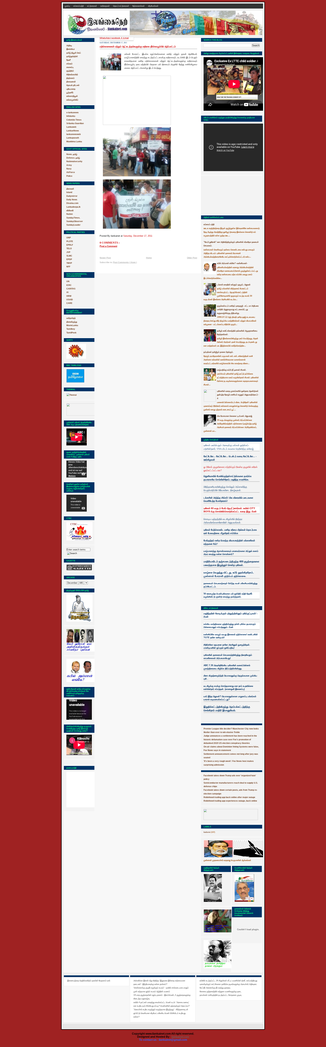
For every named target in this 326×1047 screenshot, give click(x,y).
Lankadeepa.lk (73, 207)
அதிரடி (69, 45)
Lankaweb (71, 127)
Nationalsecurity (74, 161)
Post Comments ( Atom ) (125, 262)
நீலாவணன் (71, 81)
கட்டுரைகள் (92, 6)
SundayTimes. (73, 218)
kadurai (207, 832)
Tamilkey (70, 329)
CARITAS (70, 289)
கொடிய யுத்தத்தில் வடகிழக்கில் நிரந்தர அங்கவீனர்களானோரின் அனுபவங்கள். (223, 520)
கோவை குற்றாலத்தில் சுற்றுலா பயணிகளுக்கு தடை (220, 991)
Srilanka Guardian (75, 123)
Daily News (71, 199)
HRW (68, 296)
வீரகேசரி (70, 210)
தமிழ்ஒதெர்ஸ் (72, 56)
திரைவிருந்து (71, 322)
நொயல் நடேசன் (72, 85)
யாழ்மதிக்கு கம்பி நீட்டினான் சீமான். (231, 370)
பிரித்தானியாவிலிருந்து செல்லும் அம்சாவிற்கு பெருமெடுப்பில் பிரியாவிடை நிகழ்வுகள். (225, 488)
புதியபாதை (70, 89)
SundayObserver (74, 221)
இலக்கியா (70, 49)
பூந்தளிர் (69, 92)
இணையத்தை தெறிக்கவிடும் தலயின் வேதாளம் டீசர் (88, 980)
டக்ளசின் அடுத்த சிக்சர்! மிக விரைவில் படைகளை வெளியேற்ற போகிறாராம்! (228, 499)
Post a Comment (108, 246)
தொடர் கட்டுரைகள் (121, 6)
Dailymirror (71, 196)
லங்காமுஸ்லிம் (72, 100)
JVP (68, 252)
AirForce (70, 172)
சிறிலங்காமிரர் (72, 74)
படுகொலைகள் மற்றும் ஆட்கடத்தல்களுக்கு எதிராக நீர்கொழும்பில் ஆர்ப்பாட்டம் (138, 46)
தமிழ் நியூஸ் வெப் (73, 53)
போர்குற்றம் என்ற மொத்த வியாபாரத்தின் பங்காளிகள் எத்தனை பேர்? (229, 542)
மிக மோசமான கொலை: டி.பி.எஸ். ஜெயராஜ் (234, 416)
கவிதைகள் (105, 6)
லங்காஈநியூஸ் (72, 96)
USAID (69, 299)
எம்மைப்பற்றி (78, 6)
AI (67, 292)
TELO (69, 248)
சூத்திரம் (70, 71)
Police (69, 176)
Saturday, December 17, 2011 (137, 236)
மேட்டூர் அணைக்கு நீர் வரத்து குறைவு (215, 988)
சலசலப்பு (70, 67)
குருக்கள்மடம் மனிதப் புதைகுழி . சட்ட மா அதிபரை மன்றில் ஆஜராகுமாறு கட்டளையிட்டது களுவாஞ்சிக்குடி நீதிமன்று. (238, 309)
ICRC (68, 285)
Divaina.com (72, 203)
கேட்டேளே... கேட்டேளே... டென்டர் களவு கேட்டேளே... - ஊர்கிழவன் (230, 457)
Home (149, 258)
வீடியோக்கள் (153, 6)
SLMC (69, 256)
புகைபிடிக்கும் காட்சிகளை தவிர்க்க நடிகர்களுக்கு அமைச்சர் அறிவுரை (228, 984)
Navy (68, 169)
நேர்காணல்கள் (138, 6)
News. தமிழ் (71, 154)
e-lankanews (72, 112)
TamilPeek (71, 333)
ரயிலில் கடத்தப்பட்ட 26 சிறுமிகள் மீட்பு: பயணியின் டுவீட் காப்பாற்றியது (228, 980)
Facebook (116, 38)
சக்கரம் (69, 63)
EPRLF (69, 245)
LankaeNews (72, 131)
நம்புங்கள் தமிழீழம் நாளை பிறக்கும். (218, 352)
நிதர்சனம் (70, 78)
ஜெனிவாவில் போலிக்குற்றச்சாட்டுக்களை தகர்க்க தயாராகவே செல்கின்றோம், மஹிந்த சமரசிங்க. (228, 477)
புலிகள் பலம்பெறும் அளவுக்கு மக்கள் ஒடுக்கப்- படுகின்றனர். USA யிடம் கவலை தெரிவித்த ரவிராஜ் (229, 447)
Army (69, 165)
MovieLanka (72, 325)
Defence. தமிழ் (73, 158)
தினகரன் (70, 189)
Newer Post (105, 258)
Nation (69, 214)
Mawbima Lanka (74, 141)
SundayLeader (73, 225)
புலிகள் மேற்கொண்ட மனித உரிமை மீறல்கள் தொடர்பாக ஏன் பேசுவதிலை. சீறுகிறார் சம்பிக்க (230, 531)
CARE (69, 303)
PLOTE (69, 241)
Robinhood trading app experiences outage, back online (230, 801)
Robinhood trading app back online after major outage (229, 797)
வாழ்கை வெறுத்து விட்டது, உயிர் (220, 572)
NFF (68, 266)
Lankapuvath (72, 138)
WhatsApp (105, 38)
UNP (68, 237)
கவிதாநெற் (71, 318)
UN (67, 281)
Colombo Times (74, 120)
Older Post (192, 258)
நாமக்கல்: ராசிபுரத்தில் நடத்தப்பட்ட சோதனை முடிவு (220, 995)
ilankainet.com (180, 1036)
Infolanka (70, 116)
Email (126, 38)
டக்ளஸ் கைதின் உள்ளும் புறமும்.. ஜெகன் (233, 284)
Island (69, 192)
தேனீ (68, 60)
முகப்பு (67, 6)
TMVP (69, 263)
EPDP (69, 259)
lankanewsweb (73, 134)
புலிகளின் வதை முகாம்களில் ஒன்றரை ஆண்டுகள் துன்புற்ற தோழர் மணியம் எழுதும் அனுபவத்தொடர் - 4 (238, 395)
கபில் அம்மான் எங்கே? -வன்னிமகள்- (232, 263)
